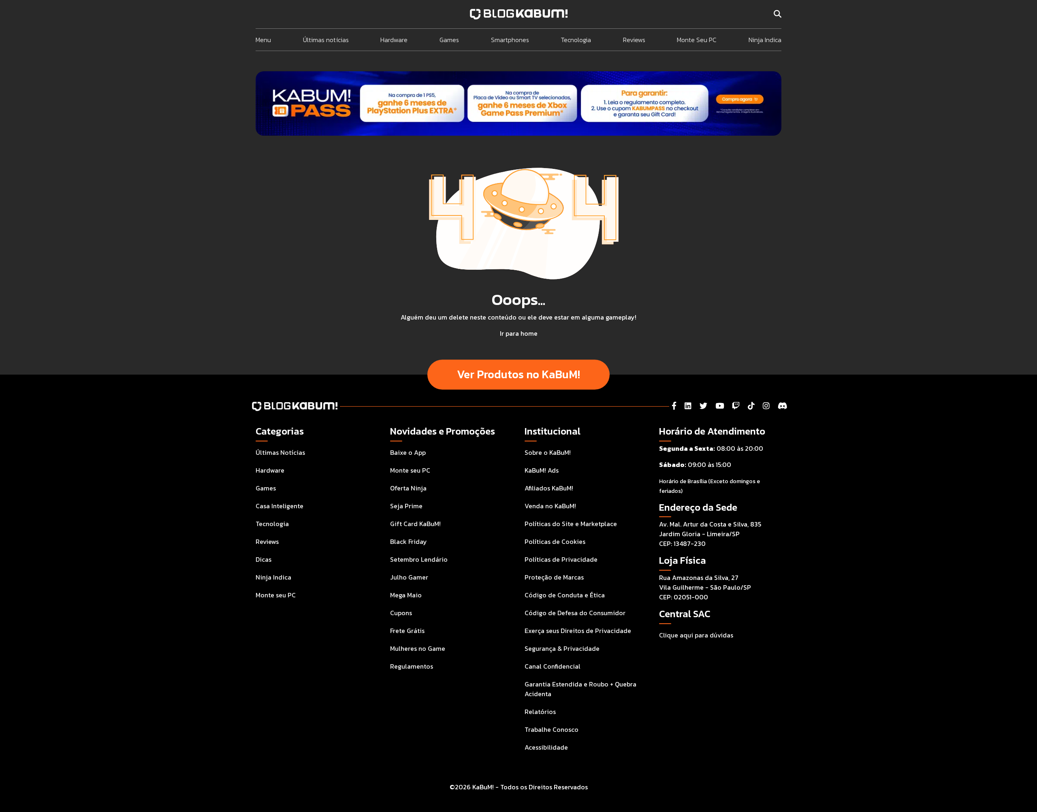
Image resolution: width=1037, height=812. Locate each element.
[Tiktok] (751, 406)
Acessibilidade (546, 747)
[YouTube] (719, 406)
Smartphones (510, 40)
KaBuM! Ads (542, 470)
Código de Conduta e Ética (565, 595)
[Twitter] (703, 406)
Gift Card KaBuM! (415, 524)
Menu (263, 40)
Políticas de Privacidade (561, 559)
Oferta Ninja (408, 488)
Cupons (401, 613)
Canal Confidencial (552, 666)
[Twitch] (736, 406)
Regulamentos (411, 666)
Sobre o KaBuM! (548, 452)
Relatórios (540, 711)
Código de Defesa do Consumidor (575, 613)
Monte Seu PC (697, 40)
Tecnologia (576, 40)
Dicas (263, 559)
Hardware (394, 40)
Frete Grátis (407, 630)
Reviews (634, 40)
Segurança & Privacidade (562, 648)
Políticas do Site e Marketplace (571, 524)
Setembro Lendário (419, 559)
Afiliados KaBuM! (549, 488)
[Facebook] (674, 406)
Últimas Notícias (280, 452)
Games (449, 40)
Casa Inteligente (279, 506)
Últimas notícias (326, 40)
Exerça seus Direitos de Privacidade (578, 630)
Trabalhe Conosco (551, 729)
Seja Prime (406, 506)
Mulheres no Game (417, 648)
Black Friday (408, 541)
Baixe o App (408, 452)
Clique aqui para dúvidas (696, 635)
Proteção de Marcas (554, 577)
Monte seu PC (276, 595)
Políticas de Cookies (555, 541)
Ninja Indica (765, 40)
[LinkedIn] (688, 406)
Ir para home (519, 333)
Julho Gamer (409, 577)
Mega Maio (406, 595)
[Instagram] (766, 406)
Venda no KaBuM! (550, 506)
